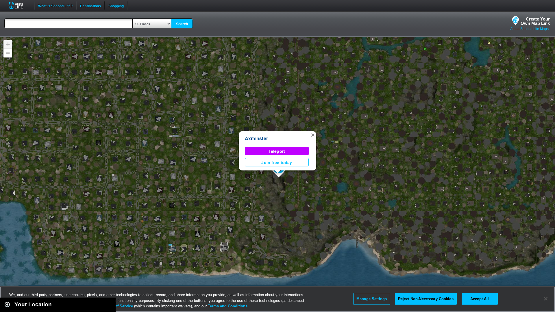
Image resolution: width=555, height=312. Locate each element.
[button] (312, 134)
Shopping (116, 5)
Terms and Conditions (227, 306)
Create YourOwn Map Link (535, 21)
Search (182, 24)
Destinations (90, 5)
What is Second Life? (55, 5)
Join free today (276, 162)
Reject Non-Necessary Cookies (426, 298)
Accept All (479, 298)
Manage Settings (371, 298)
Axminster (256, 138)
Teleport (277, 151)
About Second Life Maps (529, 29)
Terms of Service (118, 306)
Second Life (19, 5)
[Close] (545, 298)
